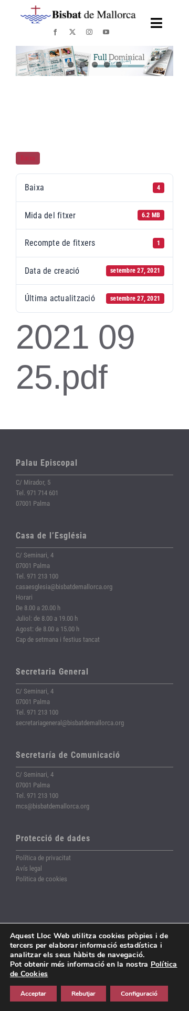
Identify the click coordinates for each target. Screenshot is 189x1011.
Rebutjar (83, 993)
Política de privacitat (43, 858)
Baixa (27, 158)
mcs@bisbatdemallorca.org (52, 806)
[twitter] (72, 32)
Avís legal (29, 868)
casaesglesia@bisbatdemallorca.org (64, 587)
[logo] (78, 9)
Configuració (139, 993)
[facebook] (55, 32)
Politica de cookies (41, 879)
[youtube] (106, 32)
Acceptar (33, 993)
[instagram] (89, 32)
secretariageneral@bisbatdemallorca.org (70, 723)
